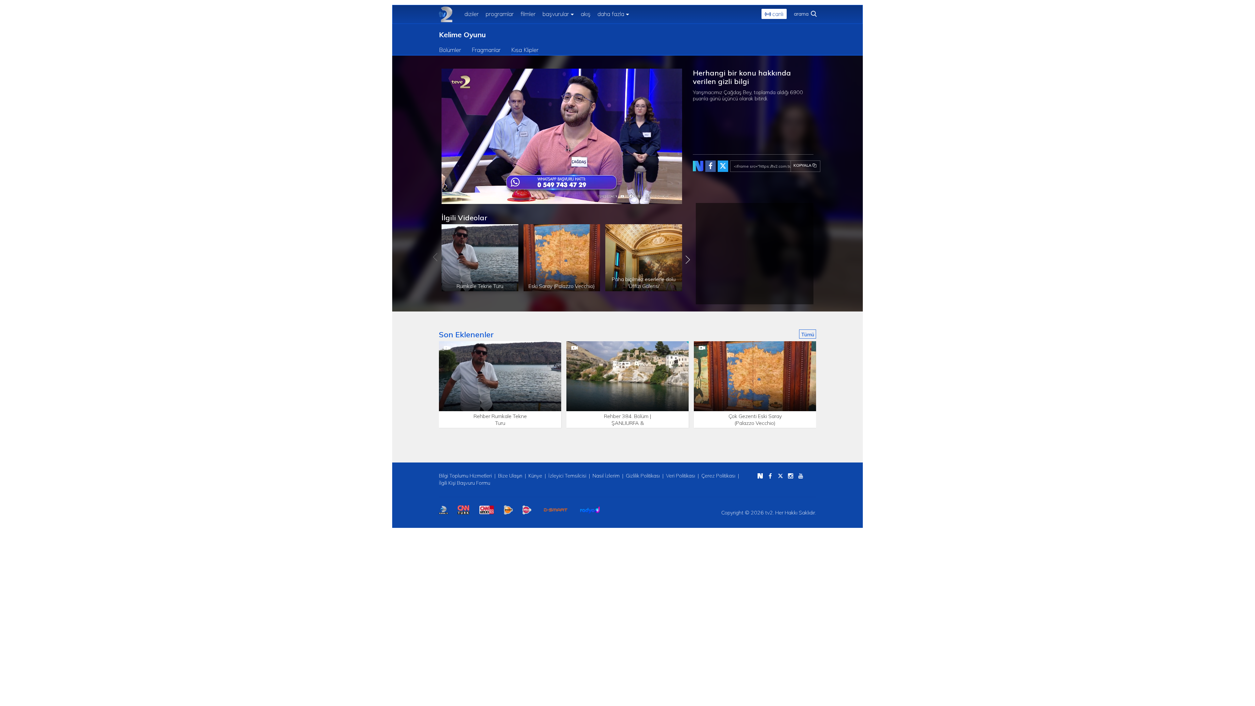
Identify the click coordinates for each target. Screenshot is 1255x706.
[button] (461, 199)
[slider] (578, 199)
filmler (528, 14)
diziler (471, 14)
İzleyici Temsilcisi (567, 476)
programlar (500, 14)
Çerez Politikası (718, 476)
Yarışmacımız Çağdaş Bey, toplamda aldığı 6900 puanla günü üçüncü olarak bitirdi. (748, 95)
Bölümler (450, 50)
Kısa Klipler (525, 50)
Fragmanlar (486, 50)
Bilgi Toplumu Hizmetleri (465, 476)
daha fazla (610, 14)
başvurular (556, 14)
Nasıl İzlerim (606, 476)
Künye (535, 476)
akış (586, 14)
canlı (777, 14)
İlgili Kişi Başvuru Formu (464, 483)
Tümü (807, 334)
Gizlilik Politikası (643, 476)
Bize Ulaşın (510, 476)
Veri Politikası (680, 476)
